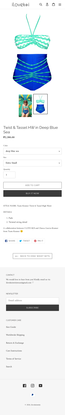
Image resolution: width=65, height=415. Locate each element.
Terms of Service (13, 359)
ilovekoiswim (35, 405)
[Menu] (60, 4)
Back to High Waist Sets (35, 256)
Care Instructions (14, 351)
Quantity (6, 169)
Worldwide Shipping (15, 335)
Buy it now (32, 193)
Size (4, 157)
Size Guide (11, 327)
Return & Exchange (15, 343)
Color (5, 145)
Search (9, 367)
